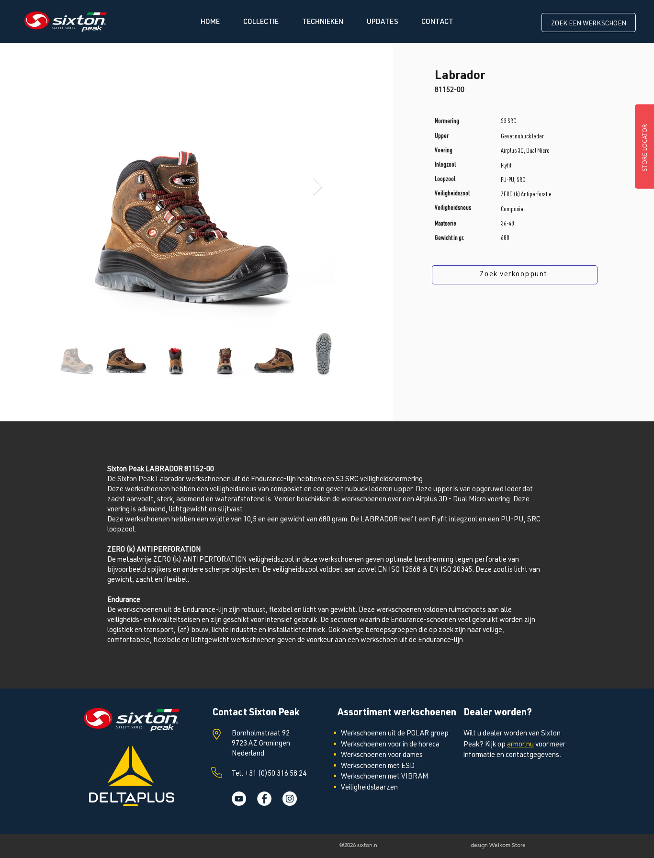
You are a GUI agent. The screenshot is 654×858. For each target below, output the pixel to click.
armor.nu (520, 744)
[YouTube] (239, 798)
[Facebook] (264, 798)
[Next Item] (317, 187)
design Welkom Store (498, 844)
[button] (260, 22)
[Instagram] (289, 798)
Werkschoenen (363, 744)
